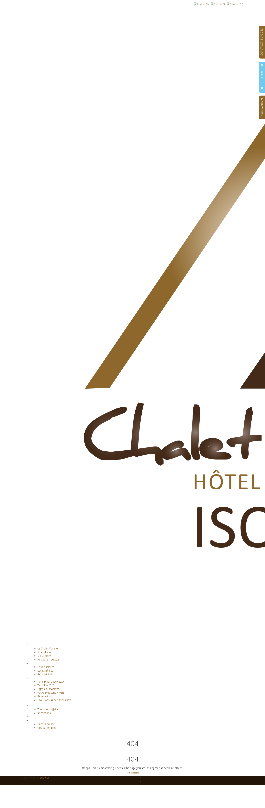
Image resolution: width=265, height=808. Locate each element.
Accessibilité (44, 674)
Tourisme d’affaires (48, 709)
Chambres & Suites (41, 663)
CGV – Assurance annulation (54, 700)
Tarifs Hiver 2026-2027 (50, 681)
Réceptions (44, 713)
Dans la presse (46, 724)
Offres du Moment (48, 689)
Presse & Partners (40, 720)
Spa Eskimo (44, 652)
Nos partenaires (46, 727)
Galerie (34, 716)
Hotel (33, 644)
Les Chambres (45, 666)
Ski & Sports (44, 655)
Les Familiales (45, 670)
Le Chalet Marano (47, 648)
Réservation (44, 696)
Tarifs (33, 678)
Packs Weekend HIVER (50, 692)
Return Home (132, 772)
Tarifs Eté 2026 (45, 685)
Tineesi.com (43, 777)
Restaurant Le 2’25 (48, 659)
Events (34, 705)
